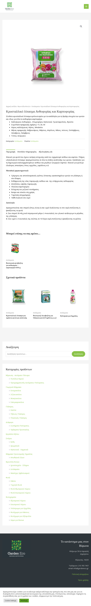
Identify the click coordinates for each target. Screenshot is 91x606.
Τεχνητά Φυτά (16, 485)
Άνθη (13, 442)
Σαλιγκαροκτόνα (17, 402)
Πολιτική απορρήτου (80, 574)
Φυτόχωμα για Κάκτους (20, 512)
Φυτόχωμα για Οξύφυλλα (21, 516)
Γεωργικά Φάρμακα (13, 387)
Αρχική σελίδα (11, 106)
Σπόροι (9, 438)
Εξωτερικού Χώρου (18, 500)
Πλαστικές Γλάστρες (19, 418)
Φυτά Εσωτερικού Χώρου (21, 493)
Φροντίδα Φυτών (12, 462)
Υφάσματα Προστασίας (20, 429)
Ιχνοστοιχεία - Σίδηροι (20, 465)
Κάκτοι (13, 481)
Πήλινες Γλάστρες (18, 414)
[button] (81, 26)
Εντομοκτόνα (16, 390)
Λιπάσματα (15, 469)
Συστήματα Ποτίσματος (20, 425)
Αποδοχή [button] (24, 600)
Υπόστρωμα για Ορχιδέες (21, 508)
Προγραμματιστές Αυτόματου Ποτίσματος (27, 382)
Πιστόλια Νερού (17, 379)
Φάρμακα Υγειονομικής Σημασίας (19, 454)
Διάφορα (9, 422)
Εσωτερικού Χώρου (18, 504)
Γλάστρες (9, 406)
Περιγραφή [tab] (10, 151)
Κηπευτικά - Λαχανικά (19, 449)
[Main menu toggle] (86, 6)
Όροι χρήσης (83, 580)
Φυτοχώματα (11, 497)
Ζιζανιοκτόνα (16, 394)
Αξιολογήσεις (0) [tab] (45, 151)
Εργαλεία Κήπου (12, 434)
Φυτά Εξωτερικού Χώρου (20, 489)
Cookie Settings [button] (10, 600)
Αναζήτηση (78, 354)
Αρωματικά (15, 446)
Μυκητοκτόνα (16, 398)
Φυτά (8, 477)
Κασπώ (13, 410)
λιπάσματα (34, 141)
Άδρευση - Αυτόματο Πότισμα (18, 375)
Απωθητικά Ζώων (17, 457)
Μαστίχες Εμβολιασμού (20, 473)
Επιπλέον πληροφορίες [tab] (27, 151)
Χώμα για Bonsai (17, 520)
